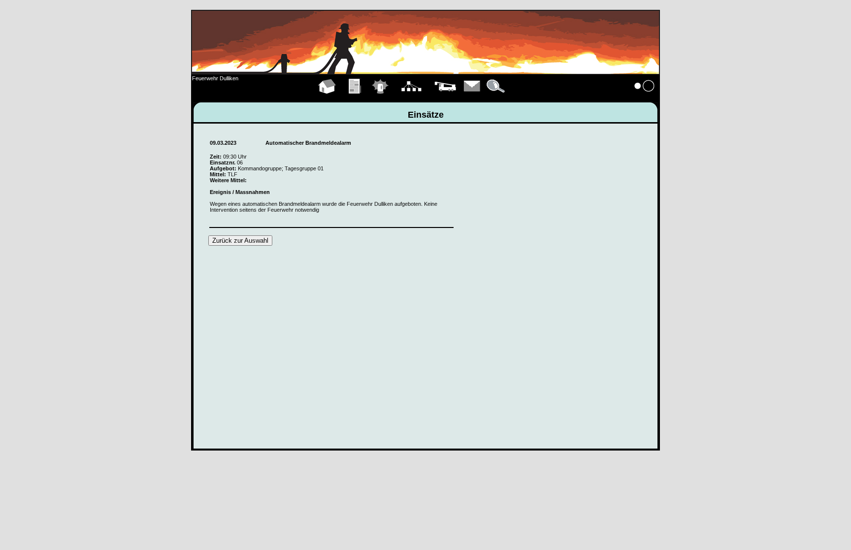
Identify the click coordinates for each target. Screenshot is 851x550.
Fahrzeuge (445, 97)
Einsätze (380, 97)
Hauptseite (327, 97)
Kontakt (472, 97)
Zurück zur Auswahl (240, 240)
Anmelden (644, 97)
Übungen (355, 97)
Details (496, 97)
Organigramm (411, 97)
